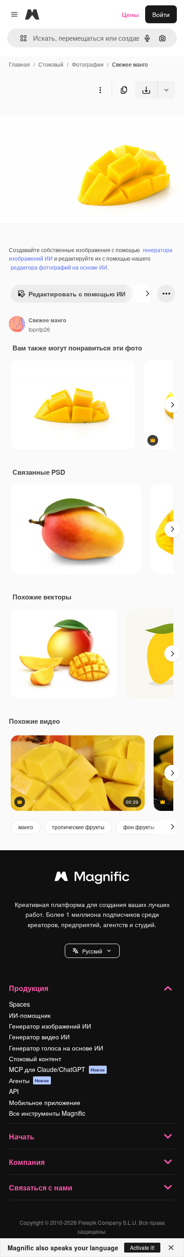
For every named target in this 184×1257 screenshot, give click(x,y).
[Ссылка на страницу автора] (17, 325)
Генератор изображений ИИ (50, 1025)
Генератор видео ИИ (39, 1036)
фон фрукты (139, 827)
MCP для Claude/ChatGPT (57, 1069)
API (14, 1091)
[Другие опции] (100, 90)
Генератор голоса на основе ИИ (56, 1047)
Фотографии (88, 64)
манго (25, 827)
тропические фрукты (78, 827)
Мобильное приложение (44, 1102)
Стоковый (50, 64)
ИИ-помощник (29, 1015)
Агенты (29, 1080)
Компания (27, 1162)
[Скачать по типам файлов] (166, 90)
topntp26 (39, 329)
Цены (130, 14)
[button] (92, 951)
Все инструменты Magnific (47, 1113)
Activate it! (142, 1247)
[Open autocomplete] (20, 38)
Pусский (92, 951)
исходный (60, 119)
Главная (19, 64)
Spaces (19, 1004)
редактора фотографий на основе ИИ (59, 267)
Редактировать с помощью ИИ (77, 293)
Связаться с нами (40, 1187)
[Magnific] (92, 878)
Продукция (28, 988)
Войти (161, 14)
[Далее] (147, 294)
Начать (21, 1136)
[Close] (171, 1247)
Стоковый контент (35, 1058)
